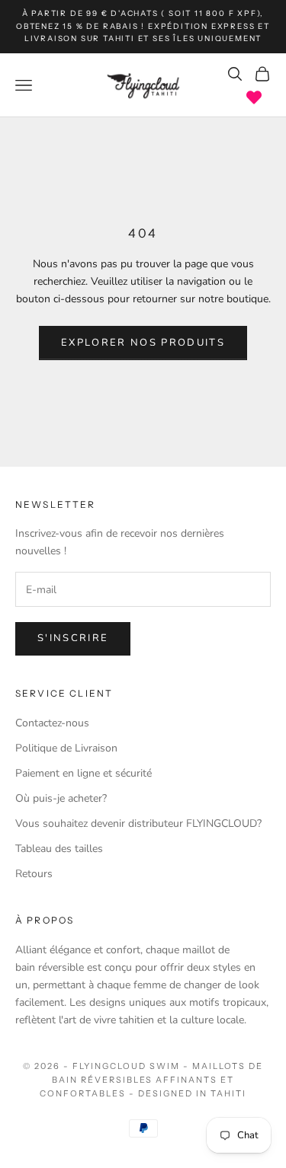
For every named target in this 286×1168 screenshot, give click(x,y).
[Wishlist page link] (254, 97)
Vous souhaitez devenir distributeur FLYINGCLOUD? (138, 823)
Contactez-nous (52, 723)
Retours (34, 873)
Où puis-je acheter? (61, 798)
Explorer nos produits (143, 342)
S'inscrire (72, 638)
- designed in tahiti (187, 1093)
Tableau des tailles (59, 848)
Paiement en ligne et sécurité (83, 773)
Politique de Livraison (66, 748)
